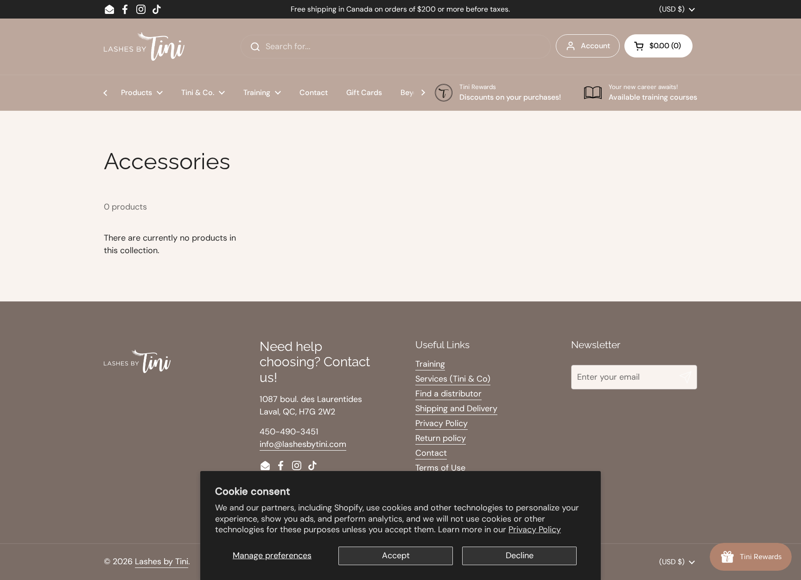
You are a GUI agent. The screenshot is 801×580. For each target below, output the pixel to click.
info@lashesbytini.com (303, 444)
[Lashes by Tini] (144, 46)
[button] (658, 45)
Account (595, 46)
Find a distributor (448, 393)
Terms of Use (440, 467)
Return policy (440, 438)
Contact (431, 453)
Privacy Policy (535, 529)
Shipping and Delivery (456, 408)
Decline (520, 555)
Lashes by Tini (161, 561)
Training (430, 364)
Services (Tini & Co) (452, 378)
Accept (396, 555)
